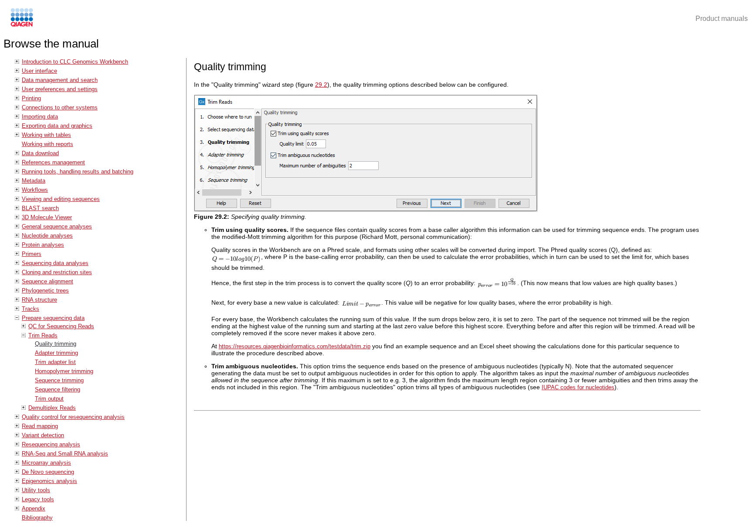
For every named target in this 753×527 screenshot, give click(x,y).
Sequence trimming (59, 380)
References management (53, 162)
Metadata (33, 180)
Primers (31, 254)
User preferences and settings (60, 89)
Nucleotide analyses (47, 235)
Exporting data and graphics (57, 125)
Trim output (49, 398)
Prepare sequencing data (53, 318)
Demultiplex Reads (52, 408)
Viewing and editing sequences (61, 199)
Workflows (35, 190)
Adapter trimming (56, 353)
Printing (31, 98)
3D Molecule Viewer (47, 217)
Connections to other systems (60, 107)
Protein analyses (43, 244)
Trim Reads (43, 335)
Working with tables (46, 135)
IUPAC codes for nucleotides (578, 387)
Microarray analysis (46, 462)
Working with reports (47, 144)
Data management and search (60, 80)
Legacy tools (38, 499)
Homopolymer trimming (64, 371)
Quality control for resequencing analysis (73, 417)
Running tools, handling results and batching (77, 171)
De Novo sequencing (48, 472)
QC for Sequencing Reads (61, 326)
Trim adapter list (55, 362)
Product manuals (721, 18)
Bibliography (37, 517)
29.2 (321, 84)
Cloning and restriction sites (57, 272)
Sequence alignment (47, 281)
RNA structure (39, 299)
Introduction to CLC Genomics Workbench (75, 61)
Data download (40, 153)
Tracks (30, 309)
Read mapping (40, 426)
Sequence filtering (57, 389)
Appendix (33, 508)
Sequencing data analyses (55, 263)
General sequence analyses (57, 226)
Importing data (40, 116)
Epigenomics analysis (49, 481)
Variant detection (43, 435)
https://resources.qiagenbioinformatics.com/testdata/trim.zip (294, 346)
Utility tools (36, 490)
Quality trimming (55, 343)
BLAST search (40, 208)
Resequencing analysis (51, 444)
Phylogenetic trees (45, 290)
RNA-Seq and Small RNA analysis (65, 453)
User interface (39, 71)
